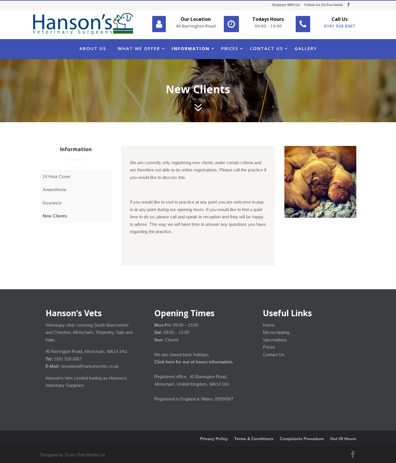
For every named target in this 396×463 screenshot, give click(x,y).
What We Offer (139, 48)
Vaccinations (275, 339)
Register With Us (286, 5)
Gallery (306, 48)
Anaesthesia (54, 189)
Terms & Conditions (253, 438)
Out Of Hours (343, 438)
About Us (92, 48)
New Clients (55, 215)
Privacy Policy (214, 438)
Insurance (52, 202)
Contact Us (266, 48)
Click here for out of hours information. (193, 361)
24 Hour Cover (56, 176)
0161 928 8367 (339, 26)
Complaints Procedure (302, 438)
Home (269, 325)
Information (191, 48)
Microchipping (276, 332)
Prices (229, 48)
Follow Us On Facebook (323, 5)
